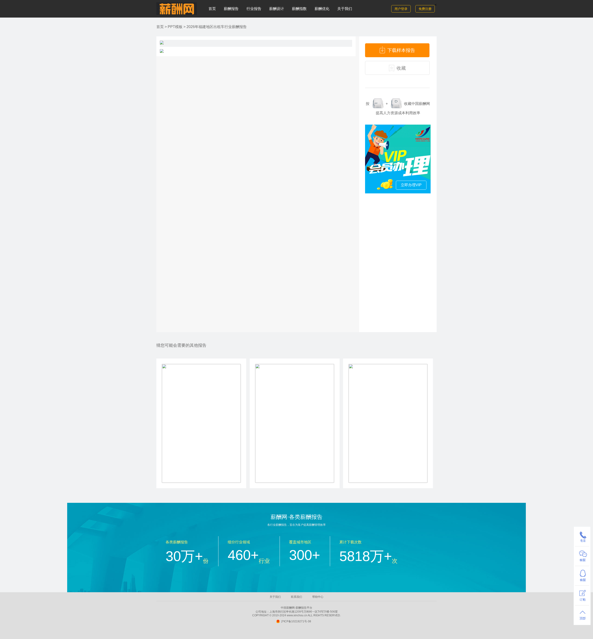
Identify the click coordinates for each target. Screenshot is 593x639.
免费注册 (425, 9)
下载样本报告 (401, 50)
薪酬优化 (322, 9)
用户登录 (400, 9)
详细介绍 (201, 469)
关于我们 (344, 9)
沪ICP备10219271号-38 (296, 621)
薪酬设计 (276, 9)
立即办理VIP (411, 185)
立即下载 (201, 452)
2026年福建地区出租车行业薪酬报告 (216, 27)
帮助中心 (317, 596)
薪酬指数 (299, 9)
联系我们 (296, 596)
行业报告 (253, 9)
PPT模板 (175, 27)
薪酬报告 (231, 9)
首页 (212, 9)
